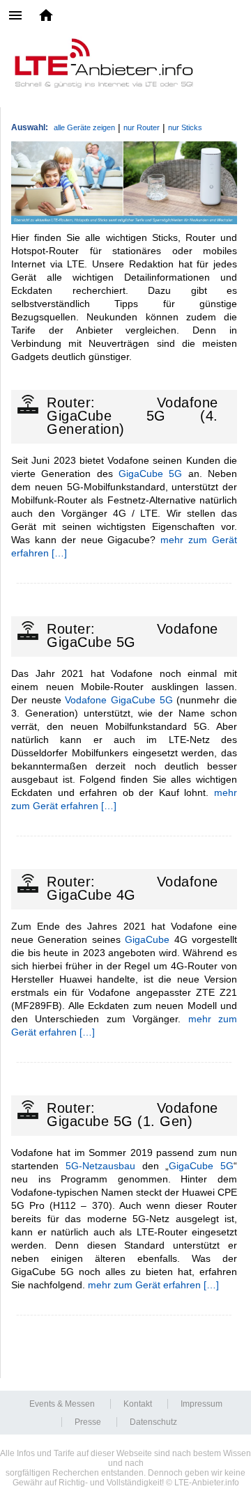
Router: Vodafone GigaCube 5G (132, 635)
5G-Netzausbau (100, 1165)
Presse (88, 1422)
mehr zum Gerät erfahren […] (153, 1284)
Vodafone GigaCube (110, 699)
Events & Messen (62, 1404)
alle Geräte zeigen (84, 127)
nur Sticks (185, 127)
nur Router (141, 127)
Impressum (201, 1404)
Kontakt (137, 1404)
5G (175, 473)
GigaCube (141, 473)
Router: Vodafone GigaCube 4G (132, 888)
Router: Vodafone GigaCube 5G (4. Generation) (132, 416)
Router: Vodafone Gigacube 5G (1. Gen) (132, 1114)
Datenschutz (153, 1422)
